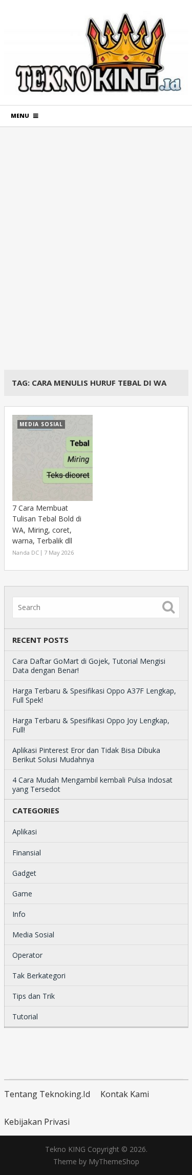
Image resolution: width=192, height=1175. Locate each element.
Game (22, 893)
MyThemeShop (114, 1161)
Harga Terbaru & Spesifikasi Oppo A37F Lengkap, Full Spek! (94, 695)
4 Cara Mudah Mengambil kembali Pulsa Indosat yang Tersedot (92, 784)
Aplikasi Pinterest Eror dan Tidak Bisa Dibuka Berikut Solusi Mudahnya (86, 754)
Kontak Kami (124, 1094)
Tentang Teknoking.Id (47, 1094)
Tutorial (25, 1016)
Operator (27, 955)
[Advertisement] (96, 248)
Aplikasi (24, 831)
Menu (20, 115)
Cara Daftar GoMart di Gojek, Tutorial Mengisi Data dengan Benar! (88, 665)
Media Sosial (33, 934)
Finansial (26, 852)
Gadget (24, 873)
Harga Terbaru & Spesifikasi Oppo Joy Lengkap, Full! (90, 725)
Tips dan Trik (33, 996)
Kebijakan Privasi (37, 1121)
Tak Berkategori (39, 975)
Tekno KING (65, 1149)
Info (19, 914)
